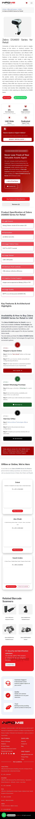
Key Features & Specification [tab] (16, 199)
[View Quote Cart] (26, 3)
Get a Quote (16, 370)
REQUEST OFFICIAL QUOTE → (17, 139)
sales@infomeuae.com (27, 754)
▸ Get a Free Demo (12, 181)
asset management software (20, 165)
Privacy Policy (24, 756)
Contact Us (24, 743)
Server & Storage (5, 741)
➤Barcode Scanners (12, 9)
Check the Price (21, 97)
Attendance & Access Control (8, 748)
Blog (22, 746)
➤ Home (5, 9)
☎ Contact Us (11, 186)
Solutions (3, 743)
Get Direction (18, 438)
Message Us (18, 404)
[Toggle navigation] (31, 3)
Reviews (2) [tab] (16, 204)
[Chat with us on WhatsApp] (4, 815)
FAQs (22, 759)
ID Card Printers (5, 746)
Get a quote (7, 97)
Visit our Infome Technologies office (17, 422)
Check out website (23, 586)
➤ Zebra (20, 9)
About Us (23, 741)
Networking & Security (7, 751)
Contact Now (10, 664)
